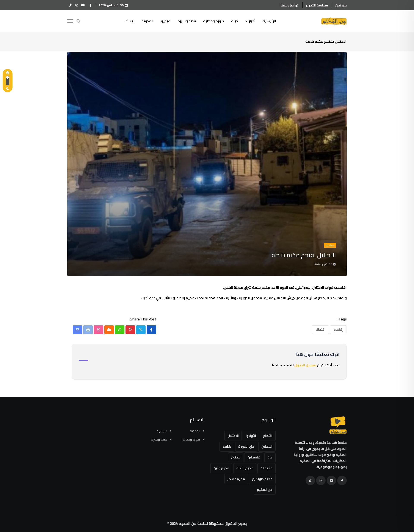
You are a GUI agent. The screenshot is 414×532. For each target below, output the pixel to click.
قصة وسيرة (186, 21)
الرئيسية (269, 21)
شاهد (227, 446)
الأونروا (251, 436)
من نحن (341, 5)
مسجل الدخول (305, 365)
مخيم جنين (221, 468)
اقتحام (268, 436)
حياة (234, 21)
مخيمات (266, 468)
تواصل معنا (289, 5)
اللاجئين (267, 446)
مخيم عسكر (236, 479)
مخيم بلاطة (244, 468)
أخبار (252, 21)
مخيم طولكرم (262, 479)
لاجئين (235, 457)
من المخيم (265, 489)
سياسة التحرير (317, 5)
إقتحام (338, 329)
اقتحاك (320, 329)
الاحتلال (233, 436)
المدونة (147, 21)
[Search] (79, 21)
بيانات (129, 21)
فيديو (165, 21)
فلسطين (254, 457)
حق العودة (246, 446)
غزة (270, 457)
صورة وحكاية (213, 21)
